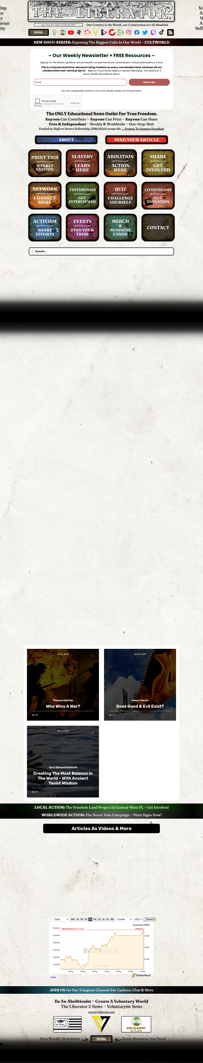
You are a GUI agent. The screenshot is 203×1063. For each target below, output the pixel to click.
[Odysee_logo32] (87, 32)
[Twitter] (145, 32)
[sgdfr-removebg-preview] (104, 32)
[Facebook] (137, 32)
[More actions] (94, 656)
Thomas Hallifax (63, 700)
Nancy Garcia (140, 700)
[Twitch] (153, 32)
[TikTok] (161, 32)
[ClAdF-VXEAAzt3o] (95, 32)
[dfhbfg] (112, 32)
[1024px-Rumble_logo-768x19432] (120, 32)
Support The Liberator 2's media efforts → (101, 1027)
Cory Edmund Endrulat (63, 767)
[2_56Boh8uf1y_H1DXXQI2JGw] (79, 32)
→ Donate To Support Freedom (142, 129)
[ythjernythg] (62, 32)
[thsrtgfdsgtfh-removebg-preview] (54, 32)
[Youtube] (71, 32)
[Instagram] (128, 32)
